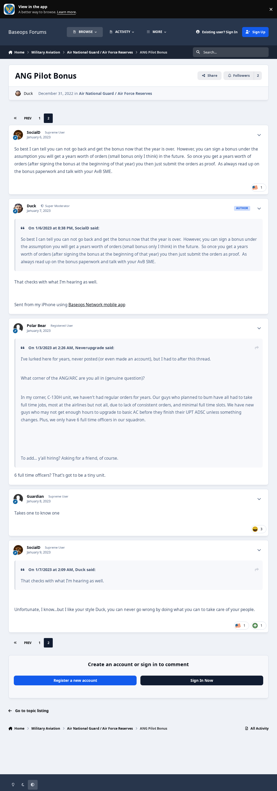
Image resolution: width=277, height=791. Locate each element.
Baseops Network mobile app (96, 305)
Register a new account (75, 680)
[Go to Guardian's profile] (18, 498)
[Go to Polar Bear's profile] (18, 328)
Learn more (10, 9)
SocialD (33, 132)
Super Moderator (57, 206)
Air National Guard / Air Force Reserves (115, 93)
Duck (28, 93)
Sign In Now (201, 680)
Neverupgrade (89, 347)
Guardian (35, 496)
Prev (27, 118)
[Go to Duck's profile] (18, 93)
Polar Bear (36, 325)
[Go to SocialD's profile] (18, 134)
